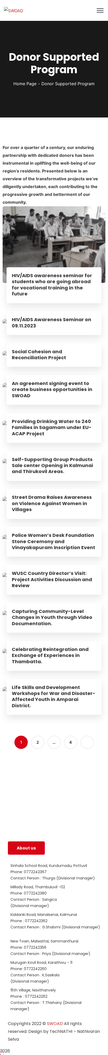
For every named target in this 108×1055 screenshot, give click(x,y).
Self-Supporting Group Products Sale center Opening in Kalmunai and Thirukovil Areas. (52, 465)
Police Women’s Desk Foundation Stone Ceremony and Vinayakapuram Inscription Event (53, 541)
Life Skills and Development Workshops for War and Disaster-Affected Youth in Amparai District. (53, 696)
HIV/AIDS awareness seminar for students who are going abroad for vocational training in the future (52, 284)
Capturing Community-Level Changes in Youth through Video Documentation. (52, 617)
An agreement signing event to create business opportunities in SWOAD (52, 389)
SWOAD (55, 1024)
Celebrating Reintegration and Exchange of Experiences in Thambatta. (50, 655)
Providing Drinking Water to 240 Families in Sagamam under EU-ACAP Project (51, 427)
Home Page (24, 83)
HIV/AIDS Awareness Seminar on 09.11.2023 (51, 323)
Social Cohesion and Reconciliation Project (39, 355)
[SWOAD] (13, 10)
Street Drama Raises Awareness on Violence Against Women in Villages (52, 503)
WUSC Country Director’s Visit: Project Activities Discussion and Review (52, 579)
